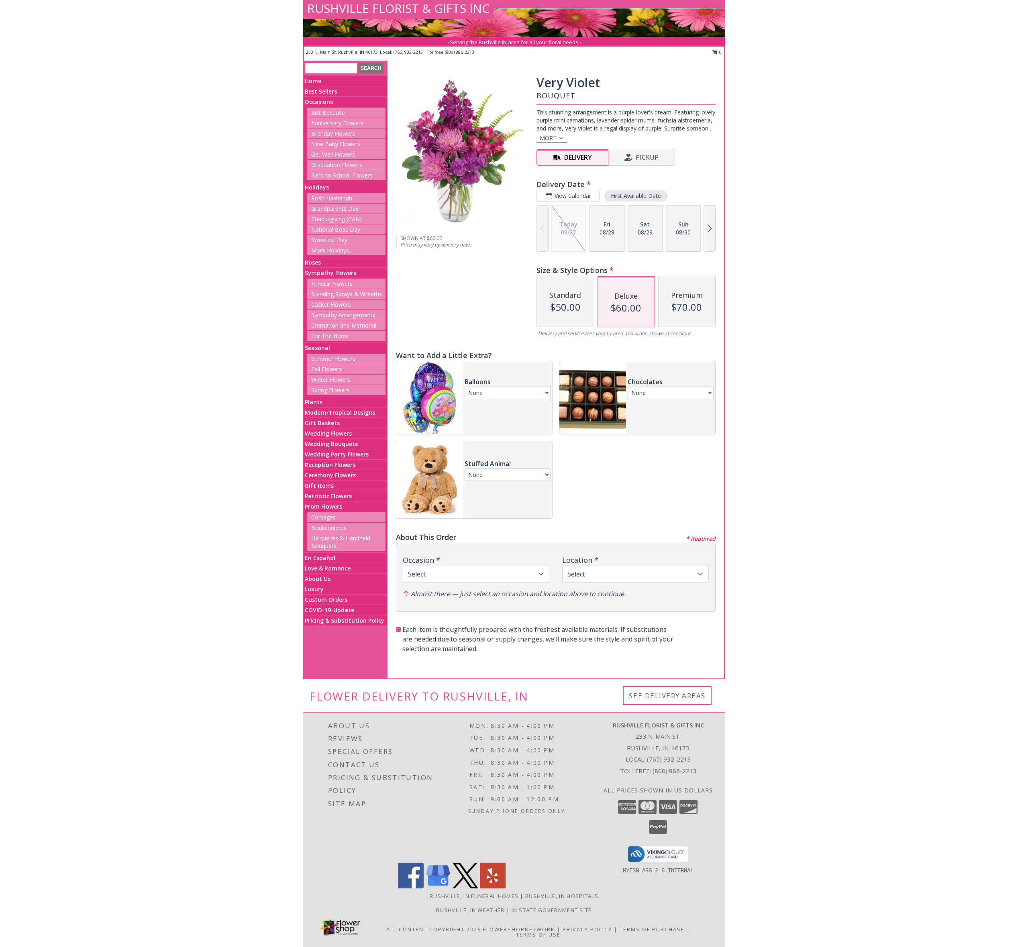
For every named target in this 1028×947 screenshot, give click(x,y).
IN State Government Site (552, 910)
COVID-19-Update (329, 610)
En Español (320, 558)
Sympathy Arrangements (343, 315)
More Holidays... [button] (332, 250)
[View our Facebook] (411, 886)
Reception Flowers (330, 464)
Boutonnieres (329, 528)
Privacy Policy (587, 929)
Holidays (317, 187)
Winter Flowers (330, 379)
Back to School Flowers (342, 175)
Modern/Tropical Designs (340, 412)
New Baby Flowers (335, 144)
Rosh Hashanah (331, 198)
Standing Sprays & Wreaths (346, 294)
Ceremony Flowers (330, 475)
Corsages (323, 517)
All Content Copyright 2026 (433, 929)
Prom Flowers (323, 506)
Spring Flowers (330, 390)
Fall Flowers (326, 369)
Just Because (328, 112)
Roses (313, 262)
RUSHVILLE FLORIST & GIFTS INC (398, 8)
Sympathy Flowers (330, 273)
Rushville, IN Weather (470, 910)
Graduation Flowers (336, 165)
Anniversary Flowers (337, 123)
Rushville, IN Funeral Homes (474, 896)
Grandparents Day (335, 208)
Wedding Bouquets (331, 444)
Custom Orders (326, 599)
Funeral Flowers (332, 283)
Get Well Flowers (333, 154)
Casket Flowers (331, 304)
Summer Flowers (333, 359)
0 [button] (720, 52)
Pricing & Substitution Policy (344, 620)
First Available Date (636, 196)
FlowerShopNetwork (519, 929)
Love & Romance (328, 568)
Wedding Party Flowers (337, 454)
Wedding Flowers (328, 433)
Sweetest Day (329, 240)
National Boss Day (335, 229)
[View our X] (465, 886)
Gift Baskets (322, 423)
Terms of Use (538, 934)
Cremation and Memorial (343, 325)
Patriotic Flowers (328, 496)
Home (313, 81)
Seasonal (317, 348)
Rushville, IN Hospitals (561, 896)
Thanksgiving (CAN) (336, 219)
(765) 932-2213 (409, 52)
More (548, 138)
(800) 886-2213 (459, 52)
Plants (313, 402)
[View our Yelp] (493, 886)
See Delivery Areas (667, 695)
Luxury (314, 589)
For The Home (330, 336)
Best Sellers (321, 91)
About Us (317, 578)
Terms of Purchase (652, 929)
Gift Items (319, 485)
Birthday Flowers (333, 133)
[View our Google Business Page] (438, 886)
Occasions (319, 102)
